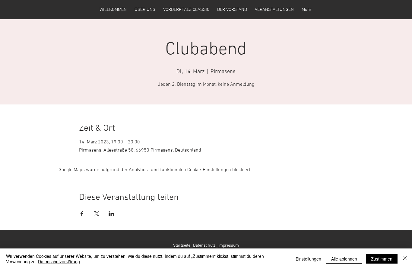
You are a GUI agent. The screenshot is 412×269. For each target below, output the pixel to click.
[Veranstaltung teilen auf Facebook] (82, 213)
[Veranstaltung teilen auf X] (97, 213)
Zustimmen (381, 259)
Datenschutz (204, 245)
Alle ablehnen (344, 259)
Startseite (181, 245)
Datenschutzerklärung (59, 261)
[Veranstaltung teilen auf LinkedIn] (111, 213)
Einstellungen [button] (308, 259)
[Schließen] (404, 258)
